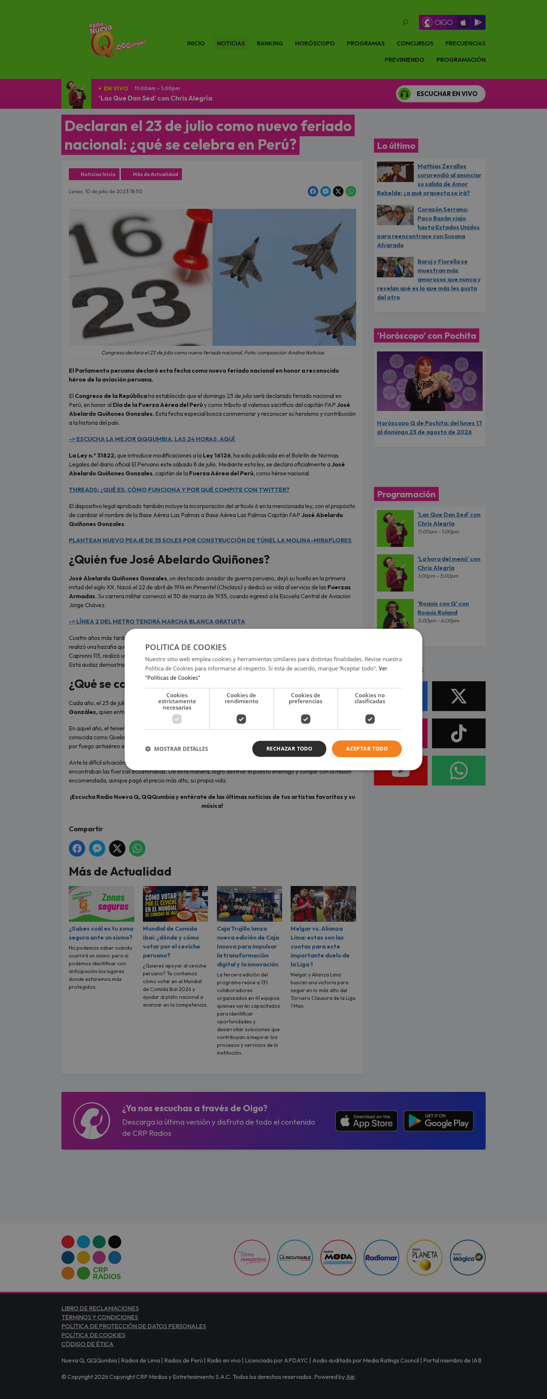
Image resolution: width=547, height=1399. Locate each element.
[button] (176, 749)
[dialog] (273, 699)
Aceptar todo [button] (367, 748)
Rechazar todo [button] (289, 748)
